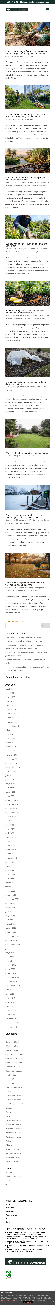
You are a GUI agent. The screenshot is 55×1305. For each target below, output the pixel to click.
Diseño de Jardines (13, 1071)
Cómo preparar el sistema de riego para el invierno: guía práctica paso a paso (25, 516)
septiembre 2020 (12, 944)
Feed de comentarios (14, 1181)
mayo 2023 (10, 829)
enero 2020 (10, 969)
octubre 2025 (11, 722)
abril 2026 (9, 701)
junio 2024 (9, 780)
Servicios (9, 1204)
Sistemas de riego (22, 523)
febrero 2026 (10, 709)
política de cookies (8, 1300)
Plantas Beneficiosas (14, 1129)
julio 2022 (9, 866)
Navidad (8, 1108)
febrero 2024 (10, 792)
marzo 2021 (10, 924)
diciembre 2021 (12, 895)
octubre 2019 (11, 982)
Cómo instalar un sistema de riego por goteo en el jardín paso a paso (26, 178)
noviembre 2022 (12, 854)
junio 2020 (9, 948)
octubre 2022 (11, 858)
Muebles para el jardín (14, 1104)
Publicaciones (11, 1215)
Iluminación (10, 1079)
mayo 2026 (10, 697)
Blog (7, 1218)
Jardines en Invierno (14, 1096)
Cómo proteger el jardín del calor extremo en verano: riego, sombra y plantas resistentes (26, 52)
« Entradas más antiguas (16, 621)
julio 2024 (9, 775)
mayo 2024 (10, 784)
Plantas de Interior (13, 1137)
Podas (33, 185)
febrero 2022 (10, 887)
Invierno (39, 520)
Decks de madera (12, 1067)
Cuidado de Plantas (13, 1058)
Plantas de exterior (13, 1133)
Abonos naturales (25, 587)
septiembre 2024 (12, 767)
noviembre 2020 (12, 936)
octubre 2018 (11, 1027)
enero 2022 (10, 891)
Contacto (9, 1222)
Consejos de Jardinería (28, 182)
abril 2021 (9, 920)
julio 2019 (9, 990)
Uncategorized (11, 1161)
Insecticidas (10, 1083)
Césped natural (11, 1050)
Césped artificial (12, 1046)
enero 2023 (10, 846)
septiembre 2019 (12, 986)
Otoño (35, 591)
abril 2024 (9, 788)
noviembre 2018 (12, 1023)
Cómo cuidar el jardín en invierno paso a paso (27, 453)
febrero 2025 (10, 746)
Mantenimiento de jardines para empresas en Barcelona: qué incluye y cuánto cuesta (26, 115)
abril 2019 (9, 1002)
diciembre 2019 (12, 973)
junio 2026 (9, 693)
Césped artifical (12, 1042)
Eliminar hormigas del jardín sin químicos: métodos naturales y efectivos (25, 311)
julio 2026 (9, 689)
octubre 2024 (11, 763)
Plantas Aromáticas (13, 1124)
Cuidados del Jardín (24, 56)
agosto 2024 (10, 771)
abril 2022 (9, 878)
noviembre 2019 (12, 977)
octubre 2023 (11, 808)
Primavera (41, 185)
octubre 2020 (11, 940)
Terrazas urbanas (12, 1157)
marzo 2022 (10, 883)
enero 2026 (10, 714)
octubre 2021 (11, 903)
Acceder (8, 1172)
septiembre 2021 (12, 907)
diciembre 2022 (12, 850)
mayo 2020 (10, 953)
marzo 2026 (10, 705)
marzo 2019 (10, 1006)
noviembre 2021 (12, 899)
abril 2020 (9, 957)
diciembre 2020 (12, 932)
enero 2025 (10, 751)
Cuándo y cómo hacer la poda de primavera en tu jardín (26, 245)
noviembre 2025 (12, 718)
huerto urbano (11, 1075)
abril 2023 (9, 833)
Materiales (9, 1211)
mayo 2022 (10, 874)
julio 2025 (9, 730)
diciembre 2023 (12, 800)
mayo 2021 (10, 916)
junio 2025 (9, 734)
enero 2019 (10, 1014)
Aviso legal (50, 1302)
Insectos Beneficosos (14, 1087)
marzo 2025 (10, 742)
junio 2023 (9, 825)
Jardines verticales (13, 1100)
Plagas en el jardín (39, 319)
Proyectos (9, 1208)
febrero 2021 (10, 928)
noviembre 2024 (12, 759)
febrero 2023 (10, 841)
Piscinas (8, 1116)
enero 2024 (10, 796)
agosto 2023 (10, 817)
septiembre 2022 (12, 862)
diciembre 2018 (12, 1019)
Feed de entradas (13, 1177)
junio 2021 (9, 911)
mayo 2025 (10, 738)
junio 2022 (9, 870)
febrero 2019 (10, 1010)
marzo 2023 (10, 837)
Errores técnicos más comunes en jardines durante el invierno (25, 383)
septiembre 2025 (12, 726)
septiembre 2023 (12, 812)
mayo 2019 (10, 998)
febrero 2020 (10, 965)
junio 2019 (9, 994)
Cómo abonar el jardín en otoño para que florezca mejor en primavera (24, 584)
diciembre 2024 (12, 755)
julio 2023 (9, 821)
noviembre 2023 (12, 804)
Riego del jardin (12, 1149)
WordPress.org (11, 1185)
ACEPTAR (27, 1302)
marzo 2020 (10, 961)
